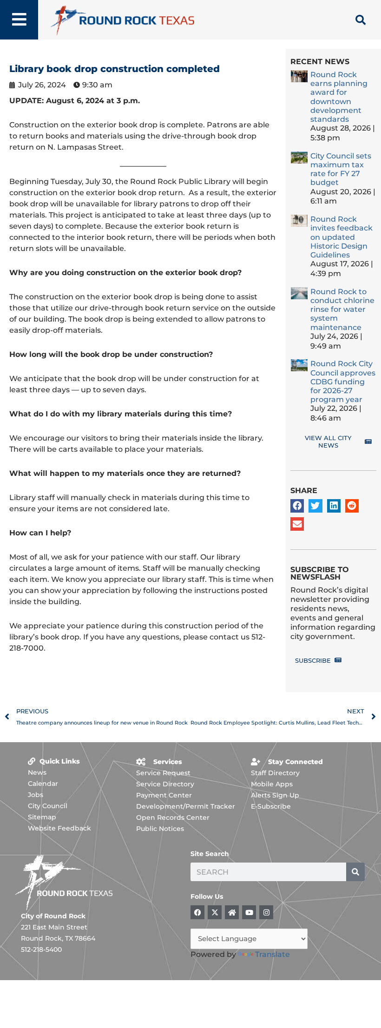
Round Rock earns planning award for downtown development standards (339, 97)
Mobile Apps (272, 784)
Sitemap (42, 817)
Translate (272, 954)
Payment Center (164, 795)
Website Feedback (59, 828)
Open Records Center (173, 817)
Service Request (163, 773)
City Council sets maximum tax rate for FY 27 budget (340, 169)
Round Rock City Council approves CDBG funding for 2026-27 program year (342, 381)
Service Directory (165, 784)
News (37, 772)
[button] (297, 506)
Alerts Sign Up (275, 795)
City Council (47, 806)
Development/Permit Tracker (185, 806)
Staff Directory (275, 773)
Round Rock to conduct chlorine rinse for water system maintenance (342, 309)
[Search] (355, 872)
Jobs (35, 795)
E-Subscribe (271, 806)
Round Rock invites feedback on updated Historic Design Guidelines (341, 237)
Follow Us (206, 896)
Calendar (43, 783)
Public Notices (160, 828)
